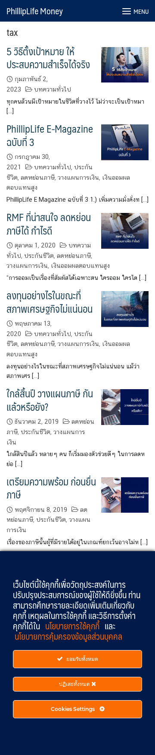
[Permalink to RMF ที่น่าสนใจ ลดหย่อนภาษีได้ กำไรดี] (125, 230)
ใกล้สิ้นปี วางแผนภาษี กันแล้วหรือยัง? (49, 400)
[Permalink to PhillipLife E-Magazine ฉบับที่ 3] (125, 141)
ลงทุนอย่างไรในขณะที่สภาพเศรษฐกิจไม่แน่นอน (49, 302)
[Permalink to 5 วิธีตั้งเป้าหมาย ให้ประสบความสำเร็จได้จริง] (125, 64)
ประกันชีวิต (39, 255)
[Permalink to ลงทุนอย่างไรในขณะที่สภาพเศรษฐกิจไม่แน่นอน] (125, 308)
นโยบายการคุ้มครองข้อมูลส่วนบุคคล (68, 636)
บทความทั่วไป (52, 89)
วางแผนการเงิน (78, 177)
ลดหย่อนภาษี (38, 177)
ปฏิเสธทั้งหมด (75, 684)
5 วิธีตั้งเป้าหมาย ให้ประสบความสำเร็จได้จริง (48, 58)
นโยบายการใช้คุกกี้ (73, 626)
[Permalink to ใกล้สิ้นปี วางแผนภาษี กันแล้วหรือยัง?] (125, 406)
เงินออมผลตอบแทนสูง (80, 265)
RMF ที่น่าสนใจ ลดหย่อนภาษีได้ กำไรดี (48, 223)
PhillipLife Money (34, 10)
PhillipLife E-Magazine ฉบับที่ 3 (49, 135)
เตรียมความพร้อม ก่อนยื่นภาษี (51, 488)
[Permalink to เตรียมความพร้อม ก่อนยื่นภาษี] (125, 494)
